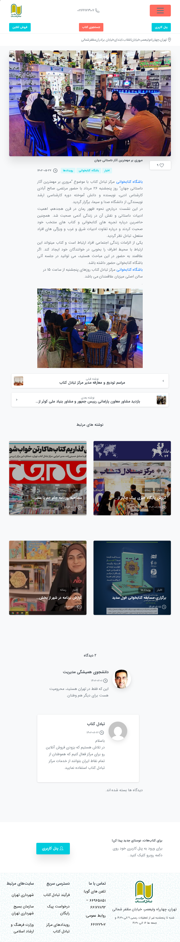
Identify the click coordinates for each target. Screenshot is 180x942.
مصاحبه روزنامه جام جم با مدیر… (57, 498)
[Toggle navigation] (160, 10)
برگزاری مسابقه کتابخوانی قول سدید (139, 598)
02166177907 (85, 10)
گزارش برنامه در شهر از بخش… (59, 598)
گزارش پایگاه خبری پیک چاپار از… (140, 498)
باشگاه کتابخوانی (129, 182)
